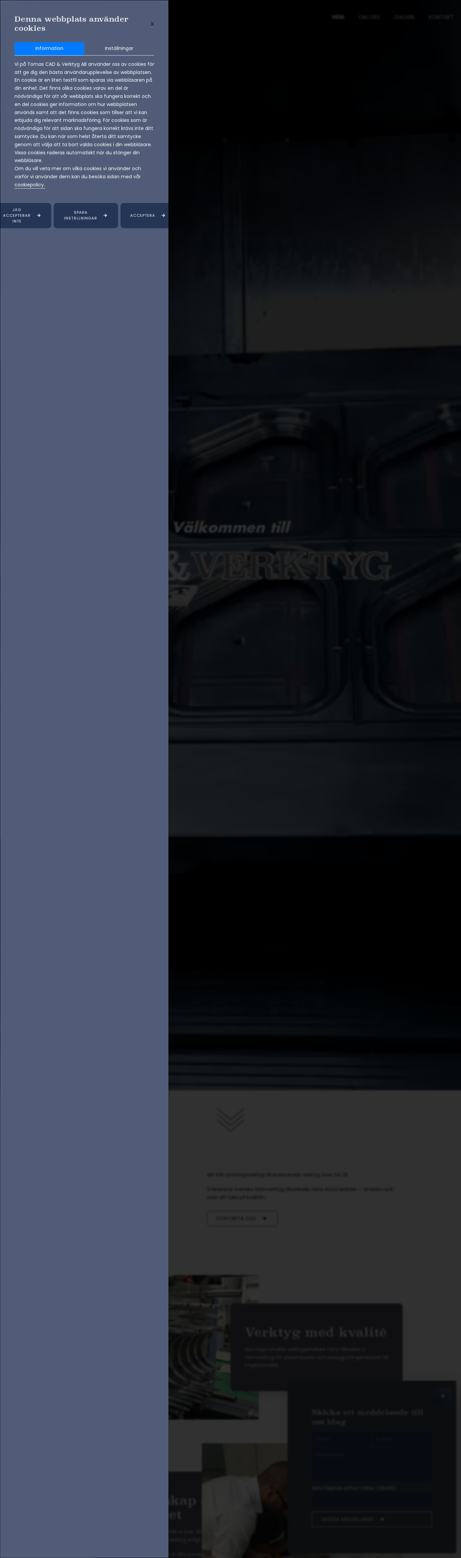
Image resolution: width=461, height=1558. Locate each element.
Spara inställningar (80, 215)
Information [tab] (49, 48)
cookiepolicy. (30, 184)
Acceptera (142, 215)
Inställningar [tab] (119, 48)
